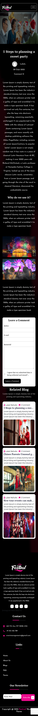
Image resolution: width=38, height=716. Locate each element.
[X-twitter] (16, 606)
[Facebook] (12, 606)
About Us (6, 660)
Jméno (6, 326)
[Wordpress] (26, 606)
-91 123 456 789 (12, 631)
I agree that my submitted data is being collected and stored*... (19, 373)
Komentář (7, 344)
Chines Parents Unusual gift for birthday (19, 456)
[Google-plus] (21, 606)
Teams (5, 675)
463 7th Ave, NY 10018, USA (16, 626)
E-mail (6, 335)
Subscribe (26, 697)
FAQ (5, 670)
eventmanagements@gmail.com (18, 635)
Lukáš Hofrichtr (11, 405)
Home (5, 656)
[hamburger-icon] (33, 7)
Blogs (5, 665)
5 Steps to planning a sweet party (19, 409)
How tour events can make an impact (18, 502)
